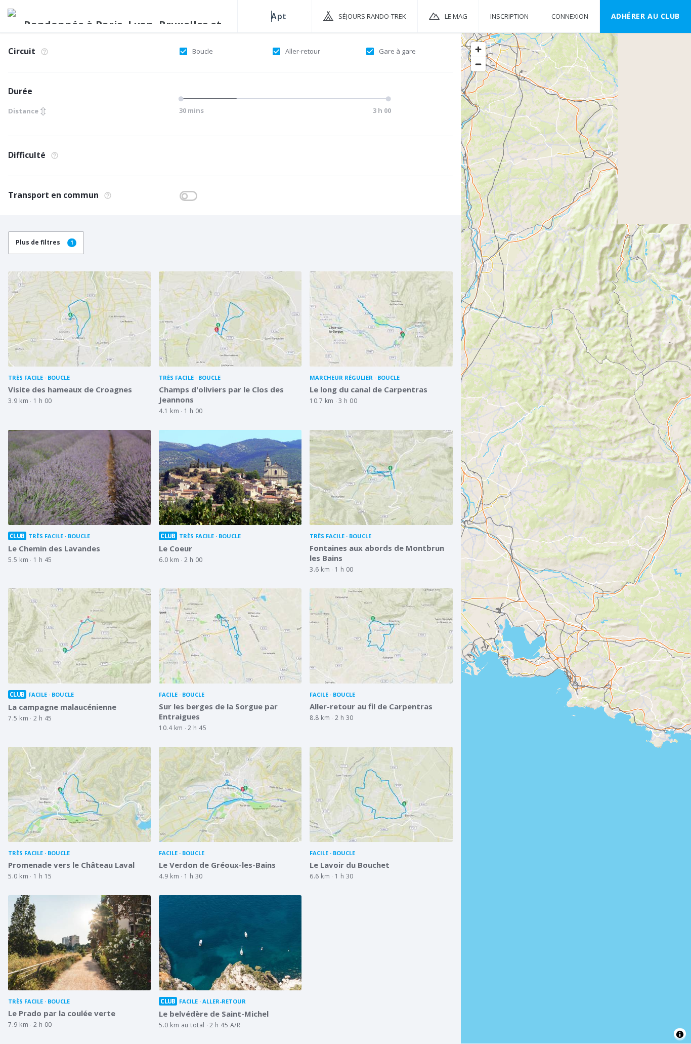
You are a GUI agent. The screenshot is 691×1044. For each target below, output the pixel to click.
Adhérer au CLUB (645, 16)
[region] (576, 537)
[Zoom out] (478, 64)
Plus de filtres (44, 242)
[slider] (183, 99)
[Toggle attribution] (680, 1034)
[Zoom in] (478, 49)
